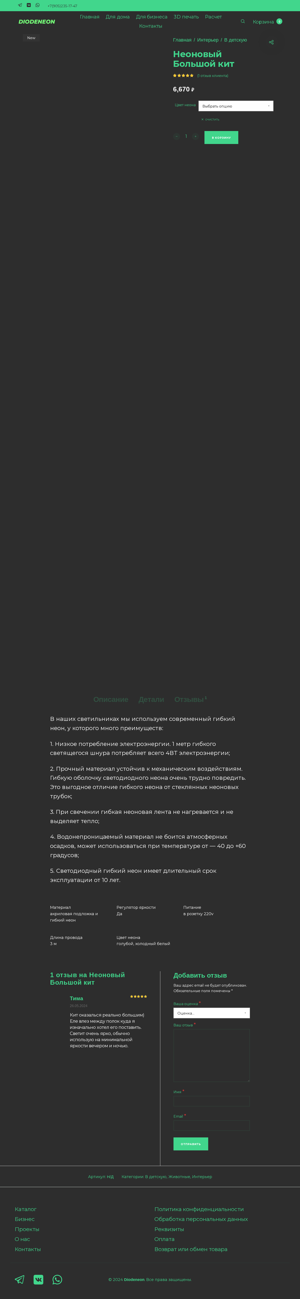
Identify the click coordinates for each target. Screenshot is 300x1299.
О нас (22, 1239)
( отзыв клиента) (212, 76)
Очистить (212, 119)
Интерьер (208, 40)
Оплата (164, 1239)
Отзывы (190, 699)
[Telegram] (20, 5)
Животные (179, 1176)
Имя (178, 1092)
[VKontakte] (29, 5)
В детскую (235, 40)
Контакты (28, 1249)
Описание (110, 699)
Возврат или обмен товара (191, 1249)
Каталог (26, 1209)
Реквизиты (169, 1229)
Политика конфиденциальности (199, 1209)
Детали (151, 699)
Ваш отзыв (184, 1025)
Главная (182, 40)
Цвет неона (185, 105)
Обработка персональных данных (201, 1219)
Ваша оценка (187, 1003)
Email (179, 1116)
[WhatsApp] (38, 5)
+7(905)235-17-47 (62, 6)
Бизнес (25, 1219)
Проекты (27, 1229)
